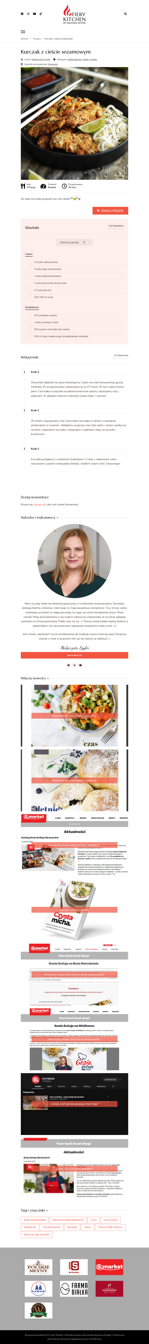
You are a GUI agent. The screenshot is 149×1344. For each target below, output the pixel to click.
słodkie (72, 1227)
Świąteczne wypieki (36, 1234)
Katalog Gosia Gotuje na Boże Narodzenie (74, 974)
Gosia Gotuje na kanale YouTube (74, 1104)
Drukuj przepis (112, 210)
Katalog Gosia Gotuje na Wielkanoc (74, 1039)
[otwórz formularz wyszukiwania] (125, 14)
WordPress (95, 1339)
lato (94, 1220)
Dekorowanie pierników (68, 1220)
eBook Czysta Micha (74, 910)
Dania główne (75, 59)
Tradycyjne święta (110, 1227)
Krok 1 (35, 372)
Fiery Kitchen (56, 1335)
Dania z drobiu (90, 59)
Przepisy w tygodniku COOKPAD (74, 715)
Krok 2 (35, 410)
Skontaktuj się (74, 655)
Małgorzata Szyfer (40, 59)
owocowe (110, 1220)
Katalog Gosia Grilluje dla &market (74, 845)
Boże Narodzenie (35, 1220)
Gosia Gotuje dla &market (74, 1168)
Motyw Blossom (61, 1339)
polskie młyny (52, 1227)
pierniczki (30, 1227)
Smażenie (53, 64)
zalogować (39, 504)
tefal (87, 1227)
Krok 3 (35, 449)
